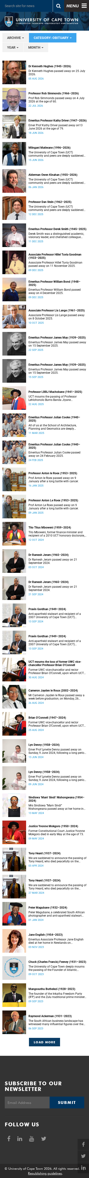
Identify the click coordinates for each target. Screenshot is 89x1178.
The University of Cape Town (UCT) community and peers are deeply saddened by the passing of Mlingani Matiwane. (56, 154)
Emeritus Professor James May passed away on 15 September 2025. (57, 344)
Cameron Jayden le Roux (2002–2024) (53, 690)
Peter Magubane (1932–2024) (47, 907)
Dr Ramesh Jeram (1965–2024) (48, 555)
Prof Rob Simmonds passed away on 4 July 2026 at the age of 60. (56, 99)
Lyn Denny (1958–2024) (44, 744)
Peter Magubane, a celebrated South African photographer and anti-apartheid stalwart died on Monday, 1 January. (56, 914)
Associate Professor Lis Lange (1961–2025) (56, 310)
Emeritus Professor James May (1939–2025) (57, 337)
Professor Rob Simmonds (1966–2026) (53, 93)
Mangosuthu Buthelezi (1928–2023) (51, 989)
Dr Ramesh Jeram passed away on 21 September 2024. (52, 561)
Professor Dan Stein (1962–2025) (49, 202)
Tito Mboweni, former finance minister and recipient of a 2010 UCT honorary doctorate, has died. (56, 534)
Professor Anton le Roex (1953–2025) (52, 473)
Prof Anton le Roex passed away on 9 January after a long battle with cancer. (53, 479)
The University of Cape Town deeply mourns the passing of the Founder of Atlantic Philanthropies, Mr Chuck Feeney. (56, 968)
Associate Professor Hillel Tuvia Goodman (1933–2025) (54, 256)
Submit (67, 1102)
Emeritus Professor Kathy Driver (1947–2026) (57, 120)
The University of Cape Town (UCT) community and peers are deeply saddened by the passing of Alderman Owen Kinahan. (56, 181)
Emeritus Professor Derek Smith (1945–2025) (57, 229)
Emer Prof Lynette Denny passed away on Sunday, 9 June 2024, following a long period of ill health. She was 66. (57, 751)
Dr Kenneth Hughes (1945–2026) (49, 66)
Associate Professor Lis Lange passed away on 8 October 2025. (56, 317)
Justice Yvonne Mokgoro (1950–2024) (53, 826)
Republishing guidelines (45, 1173)
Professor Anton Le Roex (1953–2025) (53, 500)
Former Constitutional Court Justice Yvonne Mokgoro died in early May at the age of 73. (56, 832)
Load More (44, 1042)
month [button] (34, 47)
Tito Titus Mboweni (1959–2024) (49, 527)
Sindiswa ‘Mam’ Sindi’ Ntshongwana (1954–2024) (56, 799)
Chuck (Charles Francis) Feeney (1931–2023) (57, 962)
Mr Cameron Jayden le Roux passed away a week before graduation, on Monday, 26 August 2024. (56, 697)
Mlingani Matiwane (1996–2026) (49, 147)
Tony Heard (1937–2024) (44, 853)
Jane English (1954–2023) (45, 934)
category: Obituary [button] (51, 38)
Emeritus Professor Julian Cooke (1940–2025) (54, 419)
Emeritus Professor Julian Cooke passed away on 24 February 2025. (54, 454)
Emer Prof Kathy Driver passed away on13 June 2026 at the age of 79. (55, 127)
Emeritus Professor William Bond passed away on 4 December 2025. (54, 291)
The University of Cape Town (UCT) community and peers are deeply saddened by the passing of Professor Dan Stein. (56, 208)
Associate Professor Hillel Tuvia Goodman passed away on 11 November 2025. (55, 264)
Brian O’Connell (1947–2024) (47, 717)
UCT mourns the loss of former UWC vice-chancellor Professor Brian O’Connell (54, 663)
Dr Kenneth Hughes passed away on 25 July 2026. (56, 72)
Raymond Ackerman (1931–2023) (50, 1016)
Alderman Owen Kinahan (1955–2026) (52, 174)
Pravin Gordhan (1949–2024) (47, 609)
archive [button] (14, 38)
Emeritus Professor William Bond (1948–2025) (54, 283)
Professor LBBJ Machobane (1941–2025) (55, 392)
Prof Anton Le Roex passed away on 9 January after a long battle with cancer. (53, 506)
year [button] (11, 47)
